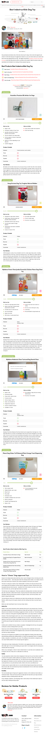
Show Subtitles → (22, 51)
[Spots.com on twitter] (24, 727)
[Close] (35, 365)
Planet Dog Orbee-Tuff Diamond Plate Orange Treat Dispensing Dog (25, 80)
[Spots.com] (10, 716)
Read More (10, 710)
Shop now (37, 119)
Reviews (16, 1)
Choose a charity (16, 85)
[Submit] (41, 2)
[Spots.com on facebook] (22, 727)
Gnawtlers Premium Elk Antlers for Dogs (18, 69)
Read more (8, 697)
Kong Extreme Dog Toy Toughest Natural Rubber (22, 71)
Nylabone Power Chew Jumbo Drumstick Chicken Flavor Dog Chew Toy (25, 74)
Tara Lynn (13, 27)
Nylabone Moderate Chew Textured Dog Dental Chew (26, 77)
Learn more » (26, 88)
